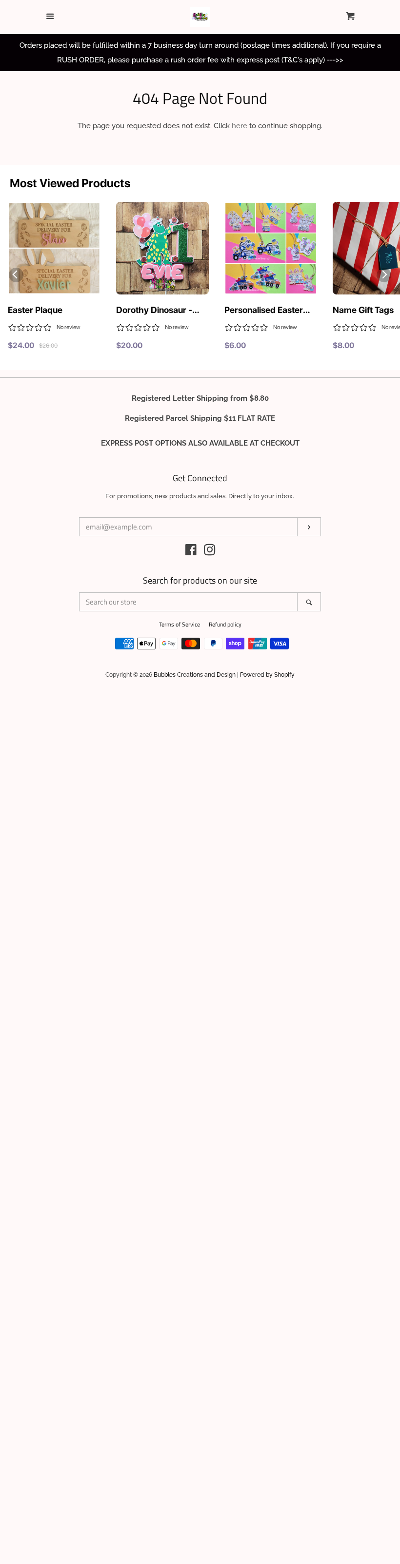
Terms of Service (179, 624)
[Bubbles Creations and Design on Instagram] (210, 551)
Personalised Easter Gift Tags (263, 310)
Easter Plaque (35, 310)
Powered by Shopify (267, 674)
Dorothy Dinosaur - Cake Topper (154, 310)
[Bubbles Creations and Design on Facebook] (191, 551)
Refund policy (225, 624)
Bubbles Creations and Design (195, 674)
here (239, 125)
